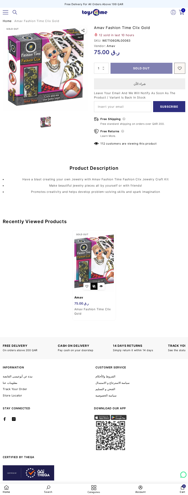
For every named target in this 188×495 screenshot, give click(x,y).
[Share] (83, 30)
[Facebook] (4, 419)
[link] (6, 489)
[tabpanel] (94, 275)
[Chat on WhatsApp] (183, 473)
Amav (111, 46)
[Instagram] (13, 419)
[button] (15, 12)
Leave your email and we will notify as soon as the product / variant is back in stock (134, 95)
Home (7, 21)
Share (83, 30)
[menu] (5, 12)
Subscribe (169, 106)
